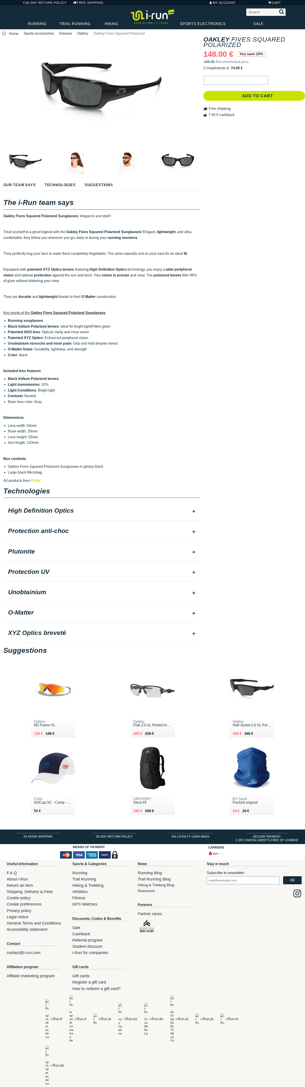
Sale (258, 24)
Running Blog (150, 873)
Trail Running (75, 24)
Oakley (82, 33)
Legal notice (17, 917)
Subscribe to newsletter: (226, 873)
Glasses (65, 33)
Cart (276, 2)
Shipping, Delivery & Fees (30, 891)
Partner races (150, 914)
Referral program (87, 940)
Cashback (81, 934)
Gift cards (81, 976)
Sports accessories (39, 33)
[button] (235, 80)
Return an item (20, 885)
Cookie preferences (24, 904)
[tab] (101, 511)
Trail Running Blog (154, 879)
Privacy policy (19, 910)
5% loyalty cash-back (190, 836)
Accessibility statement (27, 929)
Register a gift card (89, 982)
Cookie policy (19, 898)
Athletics (80, 891)
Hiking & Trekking (88, 885)
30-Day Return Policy (46, 2)
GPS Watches (84, 904)
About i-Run (17, 879)
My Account (224, 2)
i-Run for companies (90, 952)
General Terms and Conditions (34, 923)
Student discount (87, 946)
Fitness (78, 898)
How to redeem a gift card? (96, 988)
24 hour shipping (38, 836)
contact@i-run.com (23, 952)
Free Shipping (90, 2)
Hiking (111, 24)
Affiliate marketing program (31, 976)
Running (37, 24)
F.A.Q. (12, 873)
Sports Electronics (203, 24)
